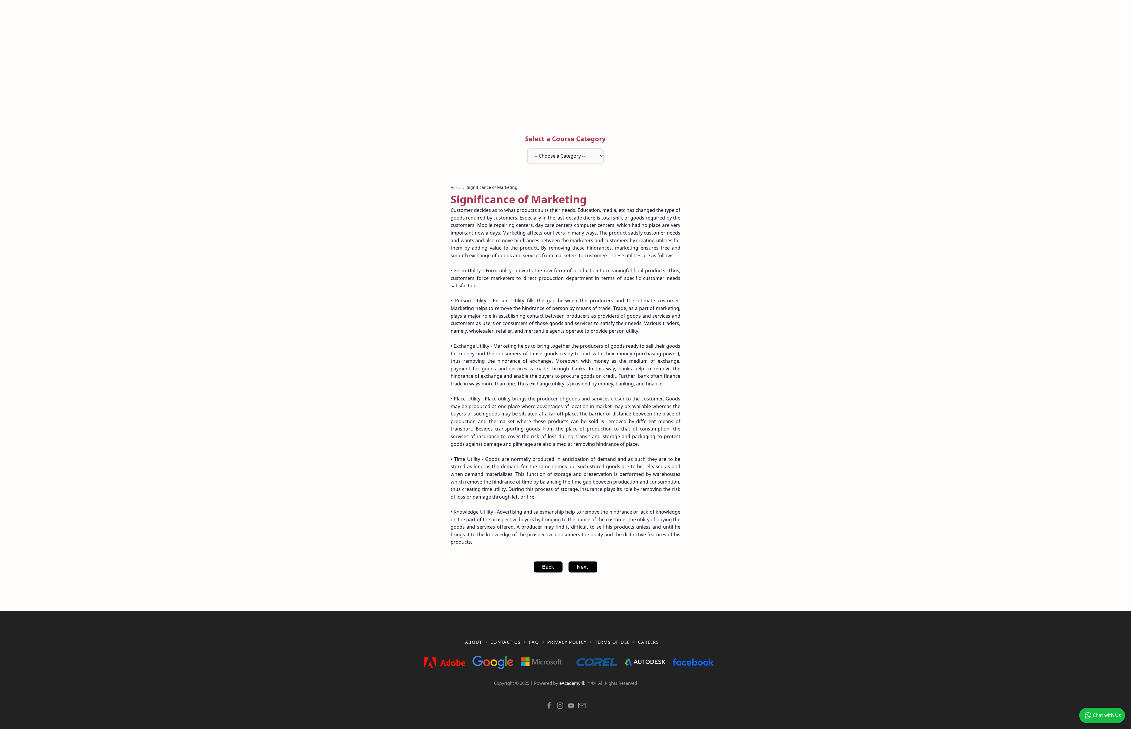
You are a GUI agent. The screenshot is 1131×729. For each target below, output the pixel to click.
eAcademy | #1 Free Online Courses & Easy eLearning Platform (553, 690)
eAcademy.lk (572, 683)
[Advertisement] (565, 71)
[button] (549, 707)
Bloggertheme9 (662, 690)
